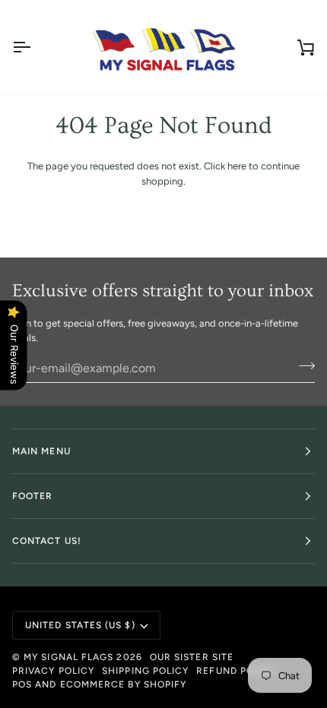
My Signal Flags (68, 657)
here (236, 166)
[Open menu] (35, 47)
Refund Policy (236, 670)
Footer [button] (32, 496)
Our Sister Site (191, 657)
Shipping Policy (145, 670)
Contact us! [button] (46, 541)
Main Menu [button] (41, 451)
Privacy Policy (53, 670)
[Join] (302, 366)
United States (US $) (80, 625)
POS (22, 684)
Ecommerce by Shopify (123, 684)
